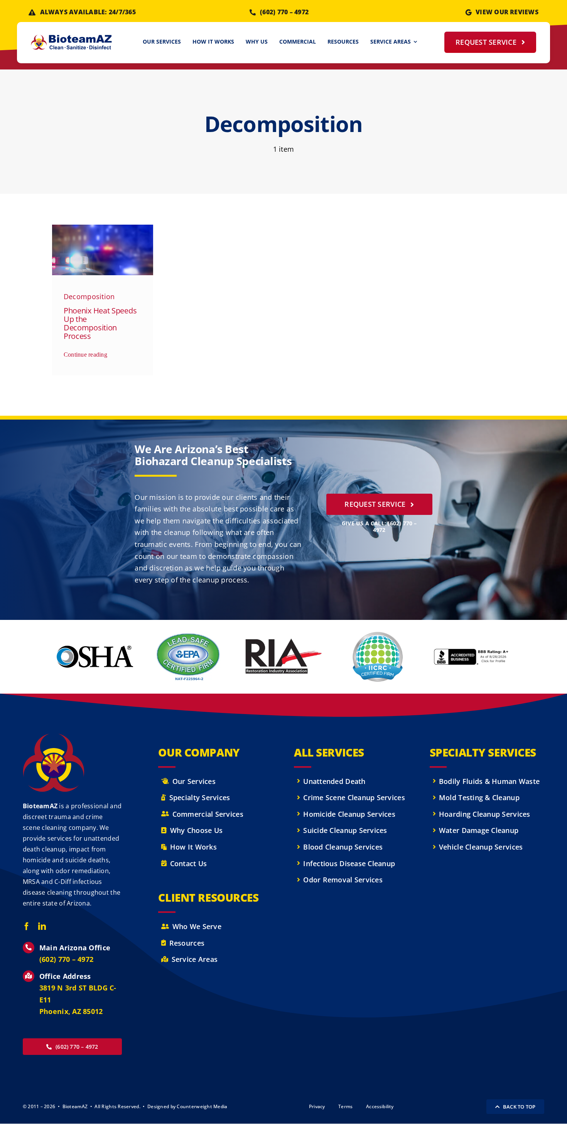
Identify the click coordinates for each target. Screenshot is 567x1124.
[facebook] (26, 926)
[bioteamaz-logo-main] (71, 38)
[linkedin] (42, 926)
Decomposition (89, 296)
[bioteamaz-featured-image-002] (103, 228)
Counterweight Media (202, 1106)
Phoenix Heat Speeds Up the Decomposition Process (100, 323)
